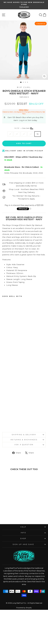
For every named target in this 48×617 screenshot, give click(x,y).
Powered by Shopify (24, 608)
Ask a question (24, 445)
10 (17, 134)
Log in (22, 120)
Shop (23, 538)
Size (22, 128)
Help (23, 527)
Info (23, 533)
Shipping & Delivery (24, 435)
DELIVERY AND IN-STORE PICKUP (24, 151)
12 (24, 134)
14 (31, 134)
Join (29, 120)
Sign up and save (23, 544)
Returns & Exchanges (24, 440)
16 (38, 134)
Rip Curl (24, 87)
